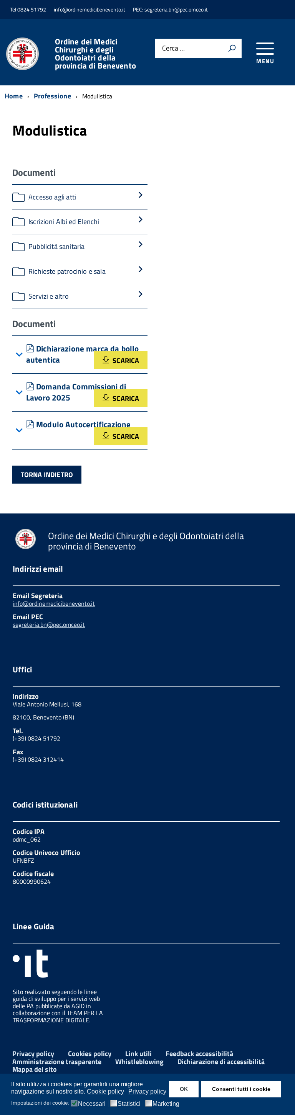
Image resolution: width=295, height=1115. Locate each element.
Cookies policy (89, 1053)
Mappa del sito (34, 1069)
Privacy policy (33, 1053)
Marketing (165, 1104)
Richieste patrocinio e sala (67, 271)
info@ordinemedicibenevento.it (54, 603)
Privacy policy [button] (147, 1091)
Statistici (129, 1104)
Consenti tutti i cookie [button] (241, 1089)
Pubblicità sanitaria (56, 246)
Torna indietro (47, 474)
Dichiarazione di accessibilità (221, 1061)
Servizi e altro (48, 296)
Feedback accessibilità (199, 1053)
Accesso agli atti (52, 197)
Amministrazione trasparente (56, 1061)
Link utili (138, 1053)
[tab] (80, 354)
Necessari (92, 1104)
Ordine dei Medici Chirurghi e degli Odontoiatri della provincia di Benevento (95, 54)
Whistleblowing (139, 1061)
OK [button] (184, 1089)
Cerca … (173, 48)
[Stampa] (232, 48)
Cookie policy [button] (105, 1091)
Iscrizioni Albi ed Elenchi (63, 221)
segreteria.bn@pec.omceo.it (49, 624)
